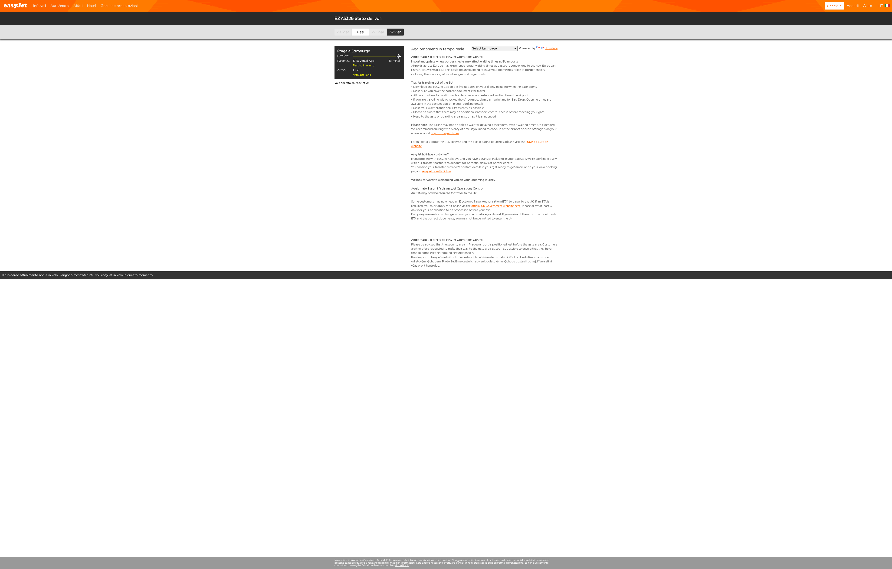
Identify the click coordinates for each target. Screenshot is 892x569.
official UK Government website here (496, 206)
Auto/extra (59, 5)
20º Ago (343, 32)
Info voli (39, 5)
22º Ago (378, 32)
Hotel (91, 5)
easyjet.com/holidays (436, 171)
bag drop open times (445, 133)
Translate (551, 48)
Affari (77, 5)
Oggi (360, 32)
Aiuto (867, 5)
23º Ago (395, 32)
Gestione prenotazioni (119, 5)
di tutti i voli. (402, 565)
